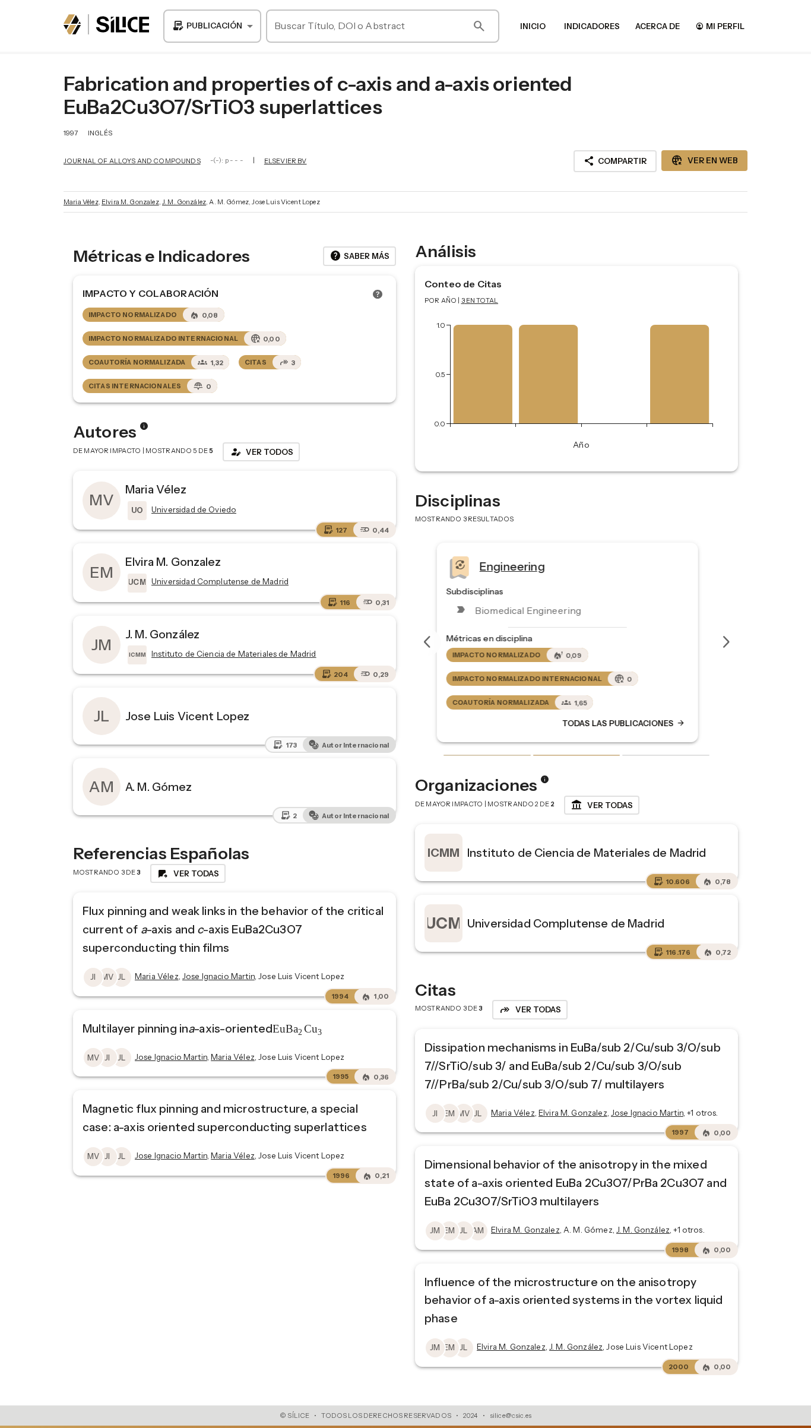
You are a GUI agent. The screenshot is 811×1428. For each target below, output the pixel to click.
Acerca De (657, 26)
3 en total (480, 300)
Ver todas (602, 805)
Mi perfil (720, 26)
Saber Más (359, 256)
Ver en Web (704, 160)
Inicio (533, 26)
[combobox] (212, 26)
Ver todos (261, 452)
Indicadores (592, 26)
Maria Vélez (81, 202)
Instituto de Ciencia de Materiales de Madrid (587, 853)
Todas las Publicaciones (633, 723)
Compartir (615, 161)
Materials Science (537, 566)
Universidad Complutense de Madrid (565, 923)
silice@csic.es (510, 1415)
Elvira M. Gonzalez (130, 202)
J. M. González (184, 202)
